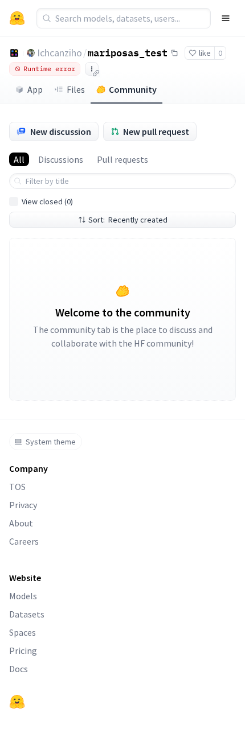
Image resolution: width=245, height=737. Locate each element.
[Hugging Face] (17, 702)
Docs (18, 668)
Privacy (23, 504)
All (19, 159)
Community (133, 89)
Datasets (26, 614)
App (35, 89)
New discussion (60, 131)
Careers (24, 541)
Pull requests (122, 159)
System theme (51, 442)
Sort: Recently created (128, 220)
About (21, 523)
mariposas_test (128, 52)
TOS (17, 486)
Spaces (22, 632)
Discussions (60, 159)
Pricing (23, 650)
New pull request (156, 131)
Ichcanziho (59, 52)
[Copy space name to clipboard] (174, 53)
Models (23, 596)
